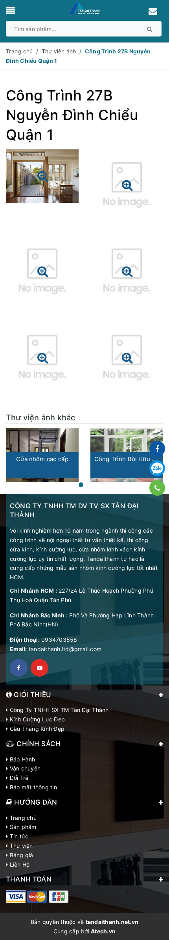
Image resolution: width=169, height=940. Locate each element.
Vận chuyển (24, 768)
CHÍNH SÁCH (38, 744)
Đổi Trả (18, 777)
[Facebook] (157, 448)
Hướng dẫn (34, 802)
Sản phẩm (22, 826)
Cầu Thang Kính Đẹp (36, 728)
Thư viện (20, 845)
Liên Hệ (18, 864)
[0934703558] (157, 488)
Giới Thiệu (31, 695)
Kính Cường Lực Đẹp (36, 719)
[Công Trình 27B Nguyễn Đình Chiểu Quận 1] (42, 179)
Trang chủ (22, 817)
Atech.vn (103, 931)
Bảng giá (20, 855)
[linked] (39, 668)
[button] (81, 484)
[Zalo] (157, 468)
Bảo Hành (21, 759)
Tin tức (18, 836)
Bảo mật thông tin (32, 787)
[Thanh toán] (16, 896)
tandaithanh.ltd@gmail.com (65, 649)
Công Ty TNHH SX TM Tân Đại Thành (58, 709)
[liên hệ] (153, 12)
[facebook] (19, 668)
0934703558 (59, 639)
